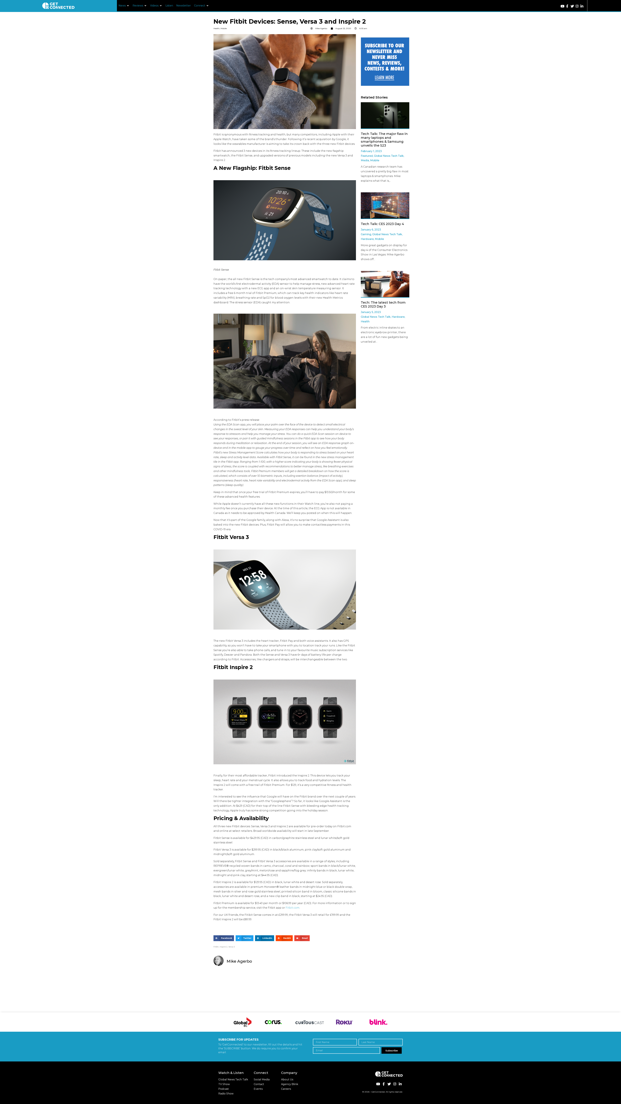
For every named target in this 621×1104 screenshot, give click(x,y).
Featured (367, 155)
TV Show (224, 1084)
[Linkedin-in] (582, 6)
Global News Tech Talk (389, 155)
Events (258, 1088)
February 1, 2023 (371, 151)
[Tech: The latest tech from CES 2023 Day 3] (385, 284)
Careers (286, 1088)
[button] (124, 6)
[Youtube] (562, 6)
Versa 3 (231, 946)
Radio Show (226, 1093)
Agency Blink (289, 1084)
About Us (287, 1079)
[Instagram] (577, 6)
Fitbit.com (293, 907)
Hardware (367, 239)
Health (216, 28)
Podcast (223, 1088)
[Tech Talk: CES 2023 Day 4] (385, 205)
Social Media (262, 1079)
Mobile (224, 28)
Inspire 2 (223, 946)
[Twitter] (572, 6)
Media (365, 160)
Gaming (366, 234)
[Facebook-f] (567, 6)
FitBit (216, 946)
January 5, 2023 (371, 312)
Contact (259, 1084)
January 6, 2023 (371, 229)
